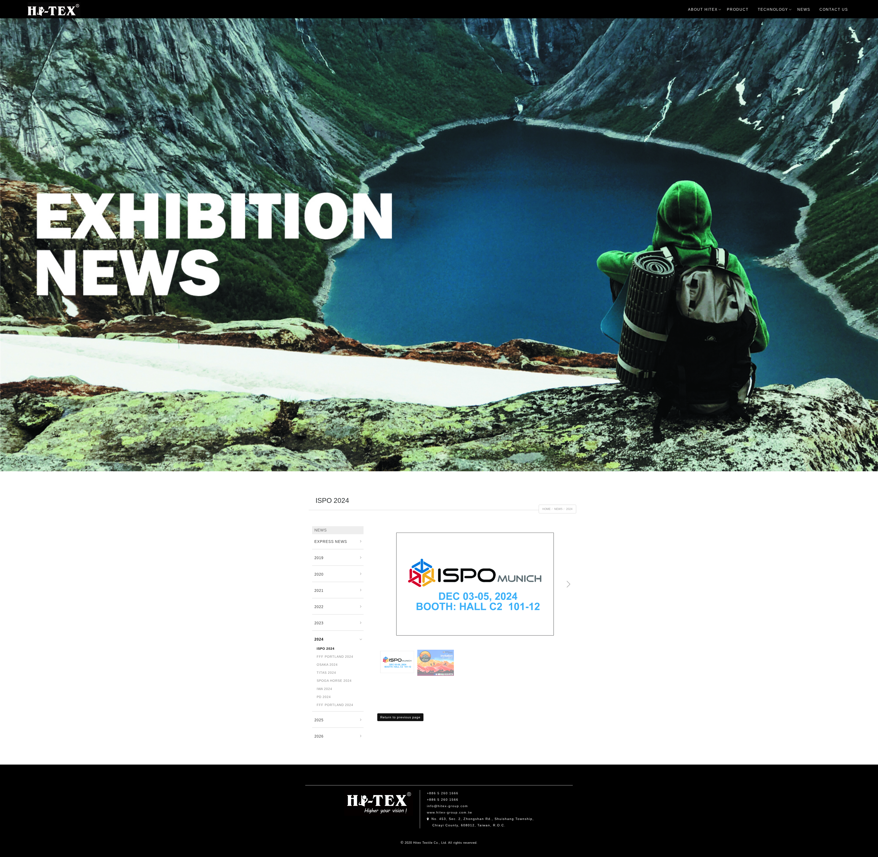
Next (553, 530)
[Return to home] (54, 9)
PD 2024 (324, 697)
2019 (319, 558)
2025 (319, 720)
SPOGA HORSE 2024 (334, 680)
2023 (319, 623)
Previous (385, 530)
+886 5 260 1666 (442, 793)
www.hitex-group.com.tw (449, 812)
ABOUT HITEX (703, 9)
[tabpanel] (439, 244)
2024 (569, 509)
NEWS (803, 9)
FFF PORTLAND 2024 (335, 656)
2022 (319, 607)
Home (546, 509)
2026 (319, 736)
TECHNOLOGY (773, 9)
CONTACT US (833, 9)
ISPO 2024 (326, 648)
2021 (319, 591)
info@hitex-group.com (447, 806)
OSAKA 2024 (327, 664)
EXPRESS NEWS (330, 542)
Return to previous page (400, 717)
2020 (319, 574)
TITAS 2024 (326, 672)
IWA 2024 (324, 689)
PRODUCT (738, 9)
